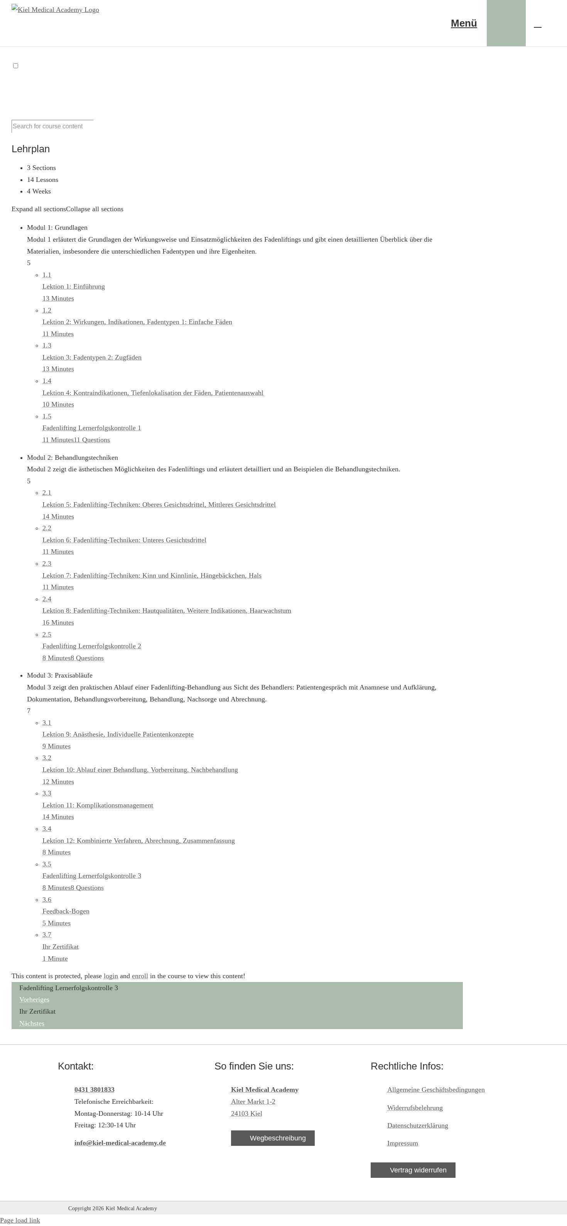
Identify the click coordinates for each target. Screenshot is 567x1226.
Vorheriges (34, 999)
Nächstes (31, 1023)
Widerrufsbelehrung (415, 1108)
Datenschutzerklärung (417, 1125)
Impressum (402, 1143)
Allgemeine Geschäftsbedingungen (436, 1089)
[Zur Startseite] (403, 23)
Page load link (20, 1220)
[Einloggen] (506, 23)
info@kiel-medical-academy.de (120, 1143)
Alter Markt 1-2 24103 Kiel (265, 1101)
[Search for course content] (98, 128)
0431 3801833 (94, 1089)
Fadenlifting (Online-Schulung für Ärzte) (100, 88)
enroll (140, 976)
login (111, 976)
